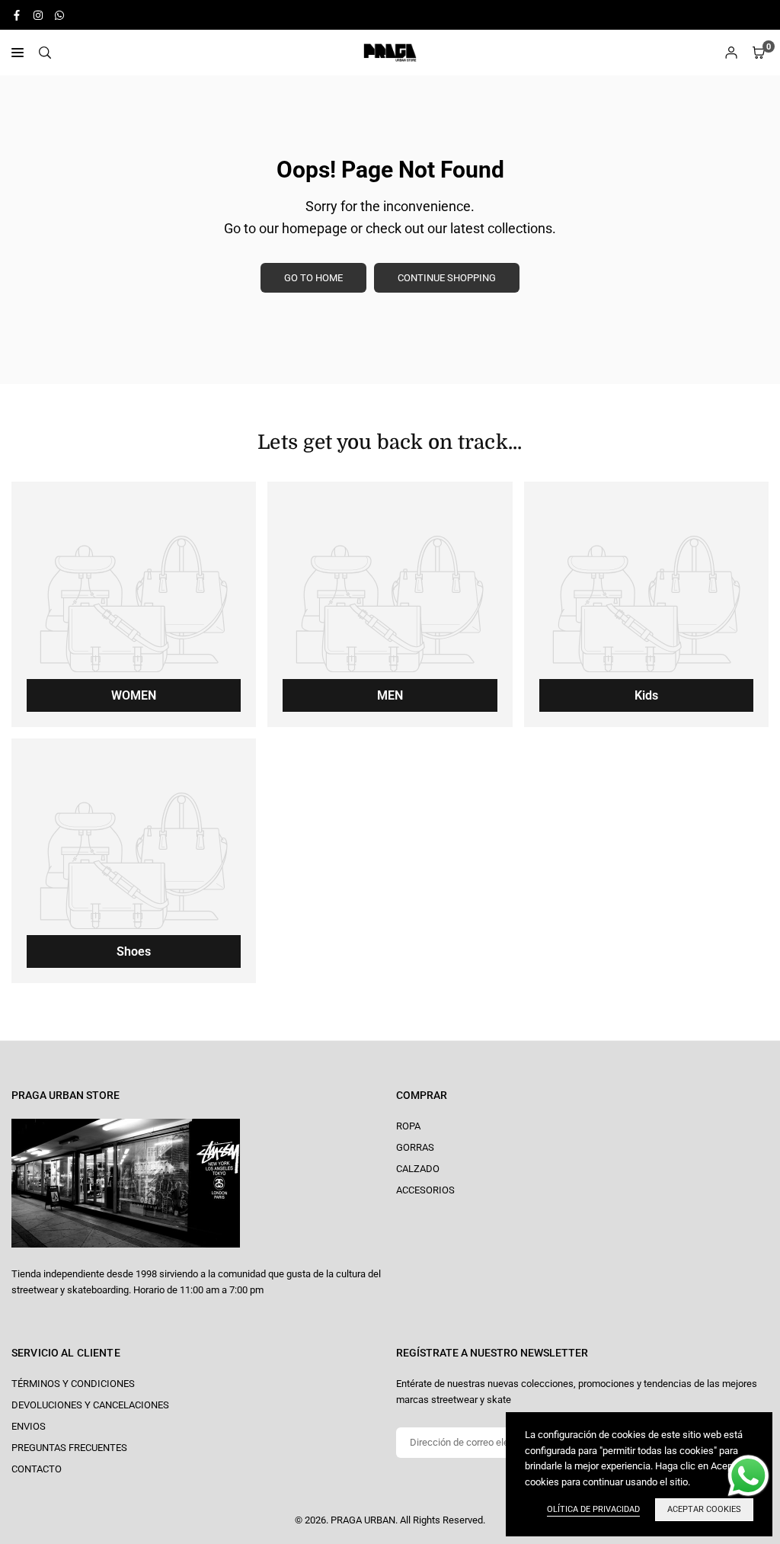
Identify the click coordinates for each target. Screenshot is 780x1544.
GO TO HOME (313, 277)
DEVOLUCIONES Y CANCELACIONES (90, 1405)
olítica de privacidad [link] (593, 1509)
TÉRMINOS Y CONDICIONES (73, 1383)
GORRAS (415, 1147)
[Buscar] (45, 53)
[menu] (17, 52)
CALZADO (418, 1168)
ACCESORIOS (425, 1190)
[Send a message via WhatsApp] (748, 1476)
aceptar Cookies (704, 1509)
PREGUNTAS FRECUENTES (69, 1447)
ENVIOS (28, 1426)
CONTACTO (36, 1469)
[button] (758, 53)
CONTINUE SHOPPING (447, 277)
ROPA (408, 1126)
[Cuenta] (731, 53)
